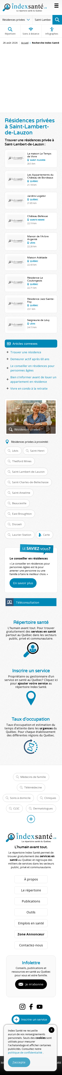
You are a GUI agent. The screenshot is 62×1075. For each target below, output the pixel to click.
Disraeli (17, 524)
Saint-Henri (37, 450)
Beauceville (19, 503)
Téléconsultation (27, 602)
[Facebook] (31, 1007)
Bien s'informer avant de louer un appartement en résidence (33, 379)
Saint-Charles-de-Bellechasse (30, 482)
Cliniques (50, 798)
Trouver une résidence (25, 352)
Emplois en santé (31, 923)
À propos (31, 879)
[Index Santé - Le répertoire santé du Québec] (24, 7)
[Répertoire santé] (31, 819)
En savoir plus (23, 583)
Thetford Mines (21, 461)
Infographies (51, 33)
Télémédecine (33, 787)
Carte (46, 535)
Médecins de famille (33, 777)
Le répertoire (31, 890)
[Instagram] (22, 1007)
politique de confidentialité (25, 1052)
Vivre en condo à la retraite (29, 388)
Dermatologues (43, 808)
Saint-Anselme (21, 493)
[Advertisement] (31, 77)
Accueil (24, 42)
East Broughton (22, 514)
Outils (31, 912)
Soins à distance (31, 33)
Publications (31, 901)
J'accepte (19, 1062)
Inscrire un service (34, 1019)
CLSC (16, 808)
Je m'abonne (34, 984)
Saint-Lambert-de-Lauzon (28, 471)
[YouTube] (39, 1007)
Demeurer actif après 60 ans (29, 359)
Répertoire (10, 33)
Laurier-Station (21, 535)
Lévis (15, 450)
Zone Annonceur (31, 934)
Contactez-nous (31, 945)
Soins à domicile (20, 798)
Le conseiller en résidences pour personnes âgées (32, 368)
